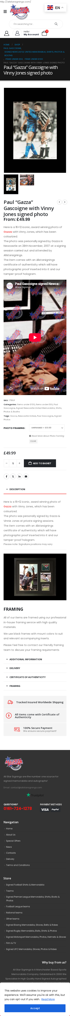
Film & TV (11, 943)
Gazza (8, 232)
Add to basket (42, 463)
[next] (64, 202)
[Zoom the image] (22, 758)
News (9, 847)
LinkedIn (19, 476)
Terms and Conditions (18, 865)
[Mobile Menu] (6, 11)
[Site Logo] (20, 12)
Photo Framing (14, 428)
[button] (8, 130)
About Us (10, 834)
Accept (35, 1008)
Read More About (47, 435)
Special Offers (13, 840)
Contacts (11, 852)
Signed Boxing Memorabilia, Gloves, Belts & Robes (32, 924)
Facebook (6, 476)
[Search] (56, 24)
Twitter (13, 476)
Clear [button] (33, 441)
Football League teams (18, 906)
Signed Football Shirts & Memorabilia (25, 884)
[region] (35, 999)
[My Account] (7, 33)
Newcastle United (27, 415)
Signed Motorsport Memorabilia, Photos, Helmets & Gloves (36, 937)
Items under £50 (44, 404)
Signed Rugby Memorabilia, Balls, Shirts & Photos (31, 930)
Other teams (12, 918)
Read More (48, 999)
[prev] (59, 202)
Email (26, 476)
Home (9, 828)
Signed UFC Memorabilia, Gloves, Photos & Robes (31, 949)
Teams (10, 890)
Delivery (10, 859)
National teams (14, 912)
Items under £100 (26, 404)
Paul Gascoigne (45, 415)
